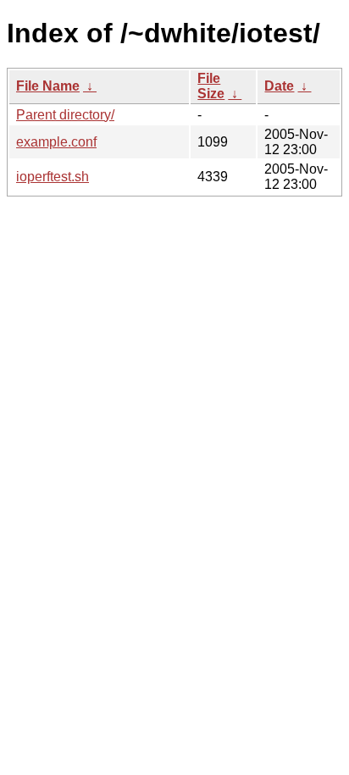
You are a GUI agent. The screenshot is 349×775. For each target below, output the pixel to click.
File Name (48, 86)
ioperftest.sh (52, 176)
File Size (210, 86)
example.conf (56, 142)
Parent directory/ (65, 115)
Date (279, 86)
